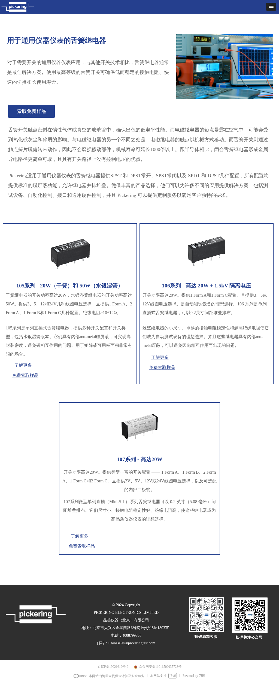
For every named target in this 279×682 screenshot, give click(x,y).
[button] (271, 7)
